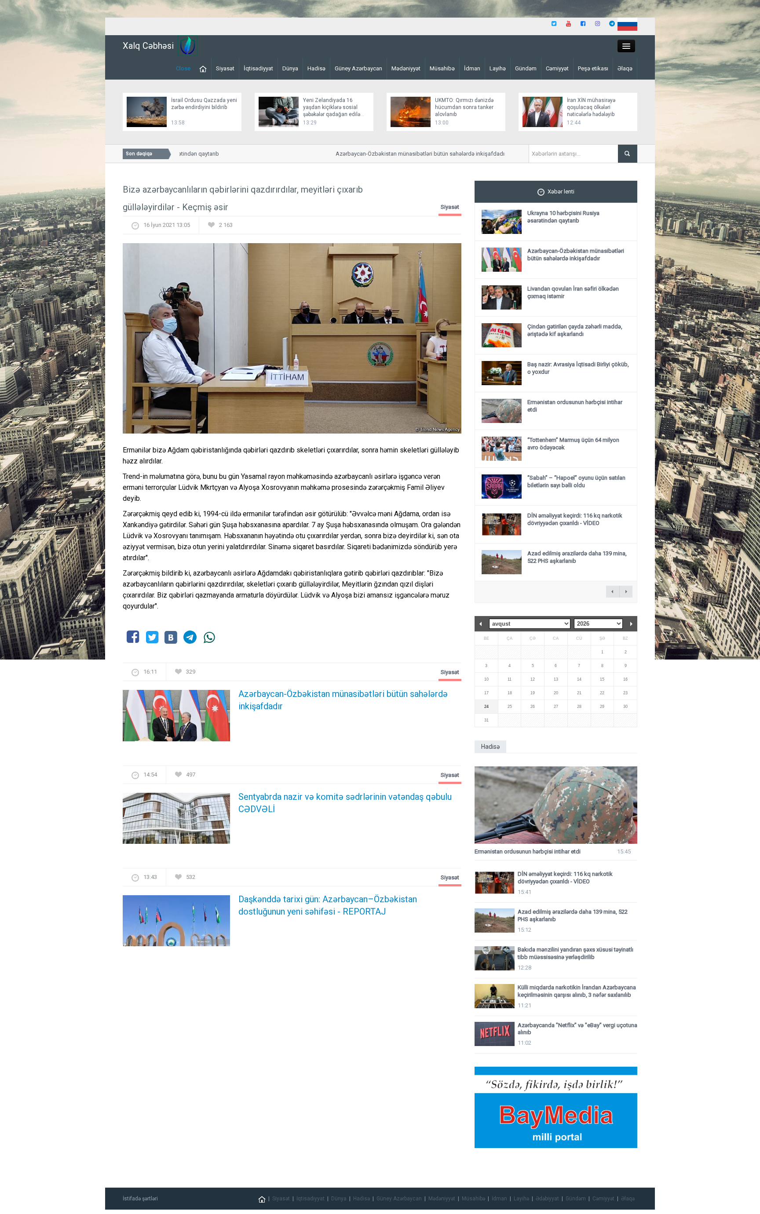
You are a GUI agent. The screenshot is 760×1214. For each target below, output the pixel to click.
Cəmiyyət (557, 68)
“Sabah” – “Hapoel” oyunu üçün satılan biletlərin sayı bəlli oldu (576, 481)
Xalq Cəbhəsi (148, 45)
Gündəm (526, 68)
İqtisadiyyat (258, 68)
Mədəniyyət (405, 68)
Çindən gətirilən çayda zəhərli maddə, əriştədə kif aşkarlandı (574, 330)
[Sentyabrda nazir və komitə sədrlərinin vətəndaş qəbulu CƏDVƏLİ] (176, 821)
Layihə (498, 68)
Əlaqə (625, 68)
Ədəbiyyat (547, 1199)
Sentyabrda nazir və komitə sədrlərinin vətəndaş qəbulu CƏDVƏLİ (345, 802)
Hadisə (316, 68)
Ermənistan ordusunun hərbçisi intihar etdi (528, 851)
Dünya (290, 68)
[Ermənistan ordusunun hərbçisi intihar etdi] (556, 805)
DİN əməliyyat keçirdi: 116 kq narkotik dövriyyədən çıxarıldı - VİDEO (574, 519)
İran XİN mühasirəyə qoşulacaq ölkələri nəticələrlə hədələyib (591, 107)
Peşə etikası (593, 68)
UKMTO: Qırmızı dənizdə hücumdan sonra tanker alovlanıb (464, 107)
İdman (472, 68)
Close (183, 68)
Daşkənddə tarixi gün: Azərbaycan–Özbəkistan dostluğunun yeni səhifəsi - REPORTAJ (327, 905)
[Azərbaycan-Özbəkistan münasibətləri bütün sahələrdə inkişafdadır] (176, 718)
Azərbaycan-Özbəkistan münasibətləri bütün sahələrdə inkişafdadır (402, 153)
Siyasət (225, 68)
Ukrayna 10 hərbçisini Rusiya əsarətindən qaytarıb (563, 217)
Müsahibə (442, 68)
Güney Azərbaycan (358, 68)
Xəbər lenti (561, 191)
